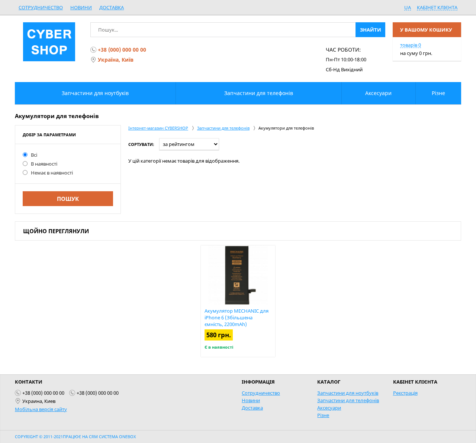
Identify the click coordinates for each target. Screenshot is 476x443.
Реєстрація (405, 393)
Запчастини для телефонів (348, 400)
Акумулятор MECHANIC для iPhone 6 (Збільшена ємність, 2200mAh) (236, 317)
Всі (34, 155)
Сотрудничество (41, 7)
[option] (238, 301)
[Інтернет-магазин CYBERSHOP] (49, 41)
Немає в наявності (52, 172)
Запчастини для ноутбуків (347, 393)
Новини (81, 7)
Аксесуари (329, 407)
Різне (323, 415)
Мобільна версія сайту (41, 409)
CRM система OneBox (112, 436)
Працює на (76, 436)
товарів (410, 45)
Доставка (111, 7)
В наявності (44, 163)
